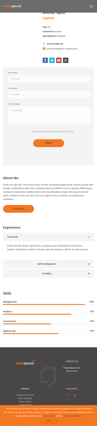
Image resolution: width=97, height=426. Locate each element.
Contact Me (19, 209)
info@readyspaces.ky (72, 368)
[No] (94, 415)
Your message (14, 104)
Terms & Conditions (72, 416)
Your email (12, 88)
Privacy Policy (49, 416)
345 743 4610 (71, 371)
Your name (12, 72)
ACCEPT (48, 421)
